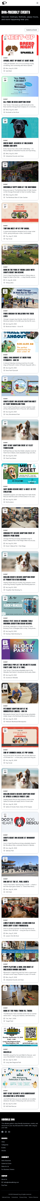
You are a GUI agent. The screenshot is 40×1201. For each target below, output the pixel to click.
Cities (3, 1142)
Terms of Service (33, 1197)
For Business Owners (7, 1169)
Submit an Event (31, 30)
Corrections (15, 1197)
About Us (4, 1179)
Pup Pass (4, 1185)
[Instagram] (6, 1132)
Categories (4, 1144)
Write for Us (5, 1166)
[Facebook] (2, 1132)
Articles (3, 1150)
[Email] (9, 1132)
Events (3, 1147)
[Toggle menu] (37, 3)
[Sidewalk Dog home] (4, 3)
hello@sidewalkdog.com (11, 1182)
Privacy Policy (23, 1197)
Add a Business (6, 1160)
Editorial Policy (6, 1197)
